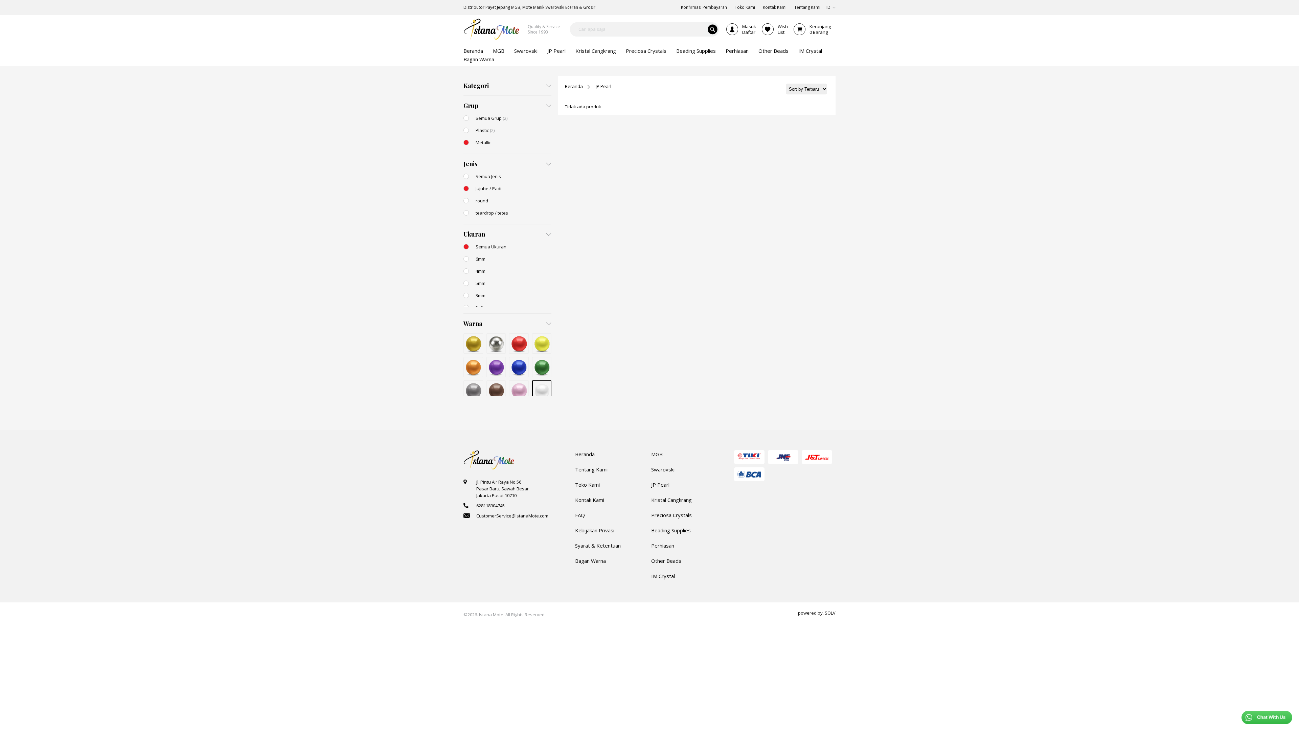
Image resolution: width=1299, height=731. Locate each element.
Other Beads (666, 560)
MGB (657, 454)
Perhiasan (662, 545)
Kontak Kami (589, 499)
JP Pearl (603, 86)
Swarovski (663, 469)
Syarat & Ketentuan (598, 545)
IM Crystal (663, 576)
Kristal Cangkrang (671, 499)
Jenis (470, 164)
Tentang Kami (591, 469)
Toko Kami (587, 484)
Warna (472, 323)
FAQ (580, 515)
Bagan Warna (590, 560)
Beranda (574, 86)
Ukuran (474, 234)
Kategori (476, 86)
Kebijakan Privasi (594, 530)
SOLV (830, 613)
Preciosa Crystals (671, 515)
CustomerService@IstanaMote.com (512, 516)
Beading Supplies (671, 530)
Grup (470, 106)
